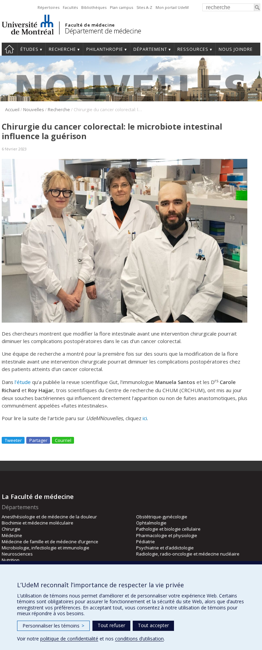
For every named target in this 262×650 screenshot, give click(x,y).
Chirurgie (11, 529)
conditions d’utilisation (139, 638)
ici (145, 418)
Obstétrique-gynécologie (161, 517)
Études (29, 49)
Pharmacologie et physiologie (166, 535)
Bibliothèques (93, 7)
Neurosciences (17, 554)
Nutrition (10, 560)
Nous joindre (236, 49)
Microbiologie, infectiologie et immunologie (45, 548)
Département (150, 49)
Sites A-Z (144, 7)
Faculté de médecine (90, 25)
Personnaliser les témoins (53, 625)
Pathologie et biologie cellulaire (168, 529)
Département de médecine (103, 30)
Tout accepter (153, 625)
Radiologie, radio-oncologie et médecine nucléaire (187, 554)
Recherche (62, 49)
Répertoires (48, 7)
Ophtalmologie (151, 523)
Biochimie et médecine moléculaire (37, 523)
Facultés (70, 7)
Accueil (9, 49)
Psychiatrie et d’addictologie (165, 548)
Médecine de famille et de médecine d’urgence (50, 541)
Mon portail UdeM (172, 7)
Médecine (12, 535)
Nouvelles (33, 109)
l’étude (23, 382)
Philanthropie (104, 49)
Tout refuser (111, 625)
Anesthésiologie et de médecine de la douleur (49, 517)
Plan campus (121, 7)
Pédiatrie (145, 541)
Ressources (192, 49)
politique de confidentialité (69, 638)
